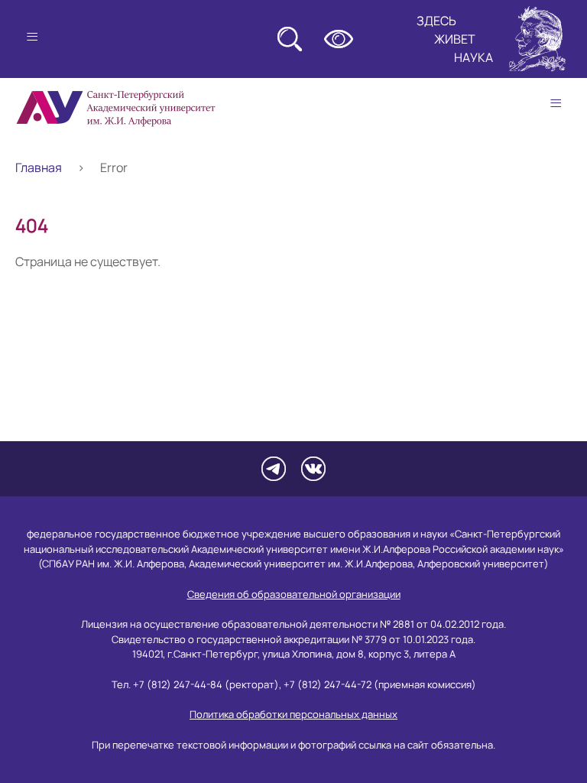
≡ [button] (556, 103)
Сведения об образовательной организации (294, 594)
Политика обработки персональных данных (293, 714)
